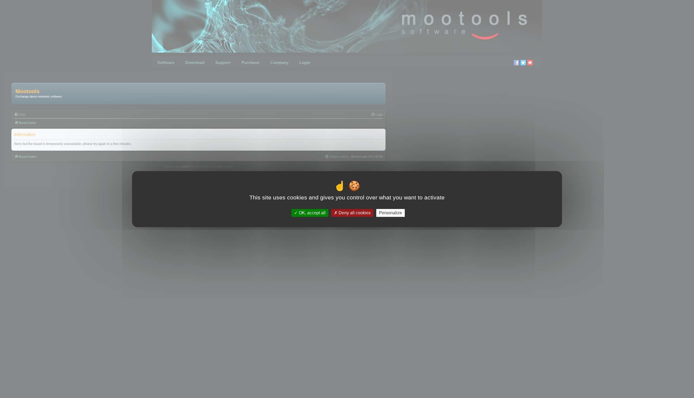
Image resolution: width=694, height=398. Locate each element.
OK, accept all (312, 213)
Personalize (390, 213)
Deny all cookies (354, 213)
